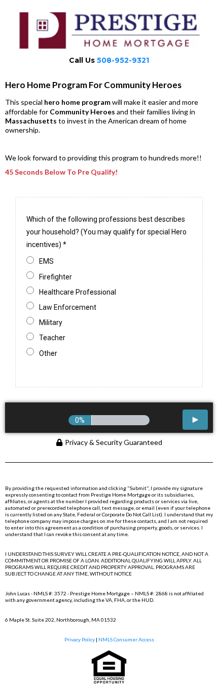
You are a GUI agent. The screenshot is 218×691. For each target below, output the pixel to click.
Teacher (52, 338)
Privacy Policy (79, 639)
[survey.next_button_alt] (195, 420)
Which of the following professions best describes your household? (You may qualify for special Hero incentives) (106, 232)
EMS (46, 261)
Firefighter (55, 277)
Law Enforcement (67, 307)
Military (50, 322)
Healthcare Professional (77, 292)
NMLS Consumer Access (126, 639)
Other (48, 353)
